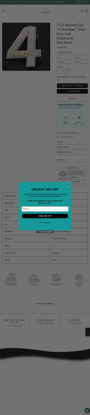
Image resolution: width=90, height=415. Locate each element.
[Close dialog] (68, 184)
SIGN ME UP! (45, 216)
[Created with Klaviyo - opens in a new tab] (45, 231)
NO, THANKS (45, 222)
